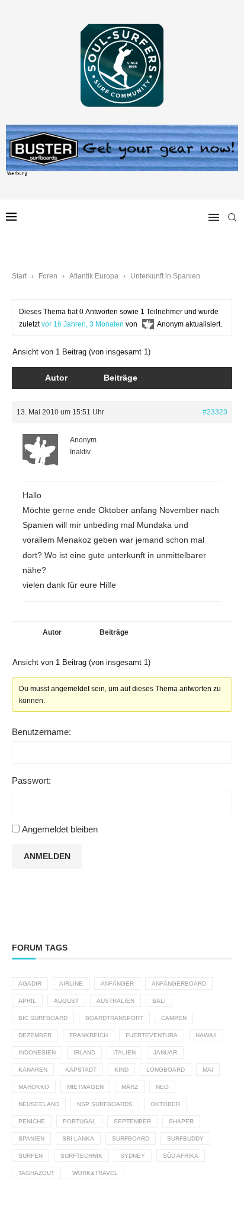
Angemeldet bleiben (60, 829)
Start (19, 276)
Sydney (132, 1155)
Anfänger (117, 983)
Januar (165, 1052)
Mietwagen (85, 1087)
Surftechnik (81, 1155)
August (66, 1000)
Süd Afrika (180, 1155)
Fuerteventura (152, 1035)
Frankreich (88, 1035)
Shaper (181, 1121)
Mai (208, 1069)
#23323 (215, 412)
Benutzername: (41, 732)
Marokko (33, 1087)
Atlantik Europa (93, 276)
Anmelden (47, 856)
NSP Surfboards (105, 1104)
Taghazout (36, 1173)
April (27, 1000)
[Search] (232, 217)
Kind (121, 1069)
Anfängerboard (179, 983)
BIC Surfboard (43, 1018)
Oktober (165, 1104)
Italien (124, 1052)
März (129, 1087)
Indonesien (37, 1052)
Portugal (79, 1121)
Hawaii (206, 1035)
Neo (162, 1087)
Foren (47, 276)
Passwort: (31, 780)
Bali (159, 1000)
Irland (84, 1052)
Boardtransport (114, 1018)
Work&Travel (95, 1173)
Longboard (165, 1069)
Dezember (35, 1035)
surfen (30, 1155)
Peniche (31, 1121)
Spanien (31, 1138)
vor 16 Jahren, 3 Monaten (82, 324)
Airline (71, 983)
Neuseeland (38, 1104)
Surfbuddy (185, 1138)
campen (174, 1018)
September (132, 1121)
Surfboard (130, 1138)
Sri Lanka (78, 1138)
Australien (115, 1000)
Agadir (29, 983)
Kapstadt (81, 1069)
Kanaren (32, 1069)
